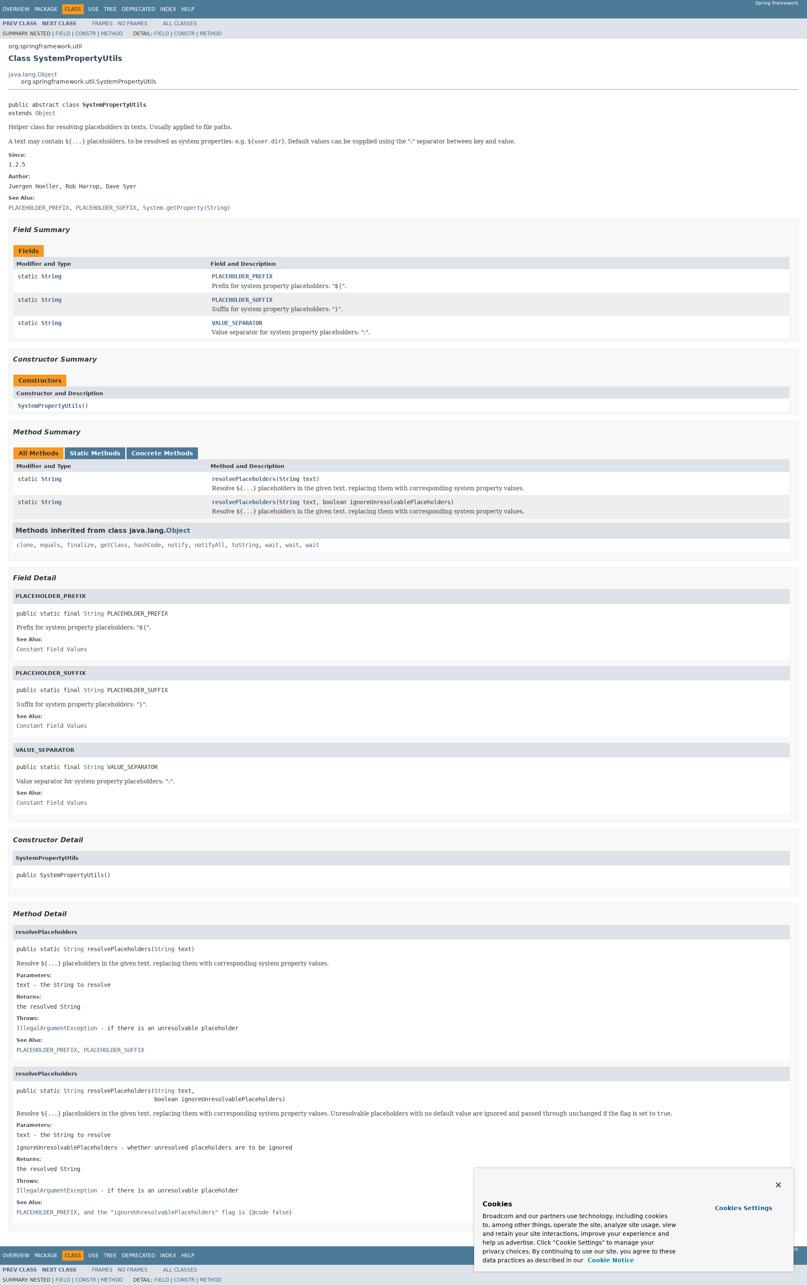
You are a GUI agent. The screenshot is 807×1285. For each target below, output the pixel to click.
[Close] (778, 1185)
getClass (113, 545)
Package (46, 9)
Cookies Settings (743, 1208)
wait (272, 545)
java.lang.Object (32, 74)
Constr (85, 34)
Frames (102, 23)
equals (50, 545)
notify (178, 545)
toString (245, 545)
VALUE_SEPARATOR (237, 323)
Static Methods (95, 453)
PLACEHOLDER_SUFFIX (242, 299)
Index (168, 9)
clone (24, 545)
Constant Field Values (51, 649)
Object (45, 113)
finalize (80, 545)
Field (62, 34)
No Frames (133, 23)
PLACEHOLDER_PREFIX (242, 276)
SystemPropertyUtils (50, 405)
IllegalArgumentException (56, 1028)
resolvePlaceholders (244, 479)
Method (112, 34)
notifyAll (210, 545)
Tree (110, 9)
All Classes (180, 23)
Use (93, 9)
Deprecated (138, 9)
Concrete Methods (162, 453)
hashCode (147, 545)
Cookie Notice (609, 1260)
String (51, 276)
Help (187, 9)
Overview (16, 9)
